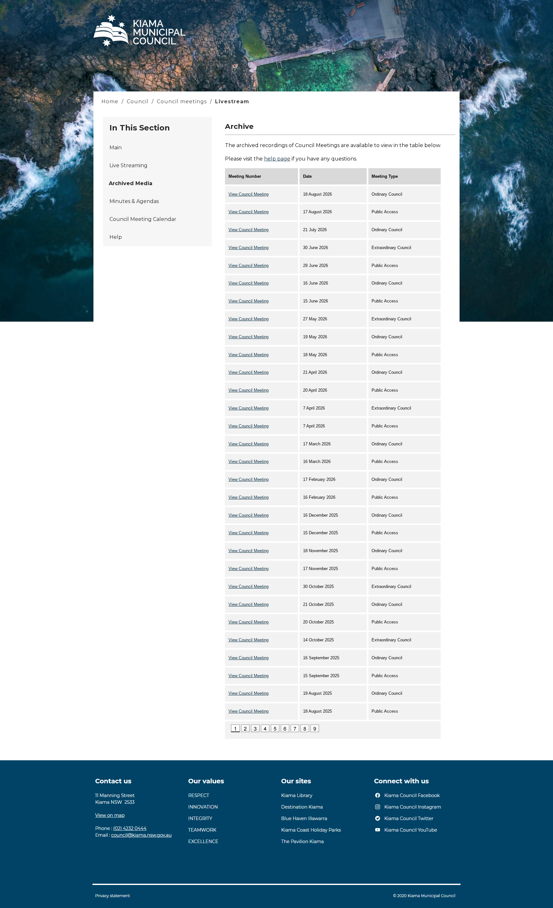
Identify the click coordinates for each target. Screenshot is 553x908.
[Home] (139, 46)
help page (277, 159)
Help (115, 237)
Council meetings (181, 101)
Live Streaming (128, 165)
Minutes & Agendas (134, 201)
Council (137, 101)
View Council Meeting (248, 194)
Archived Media (130, 183)
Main (115, 148)
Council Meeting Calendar (142, 219)
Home (110, 101)
